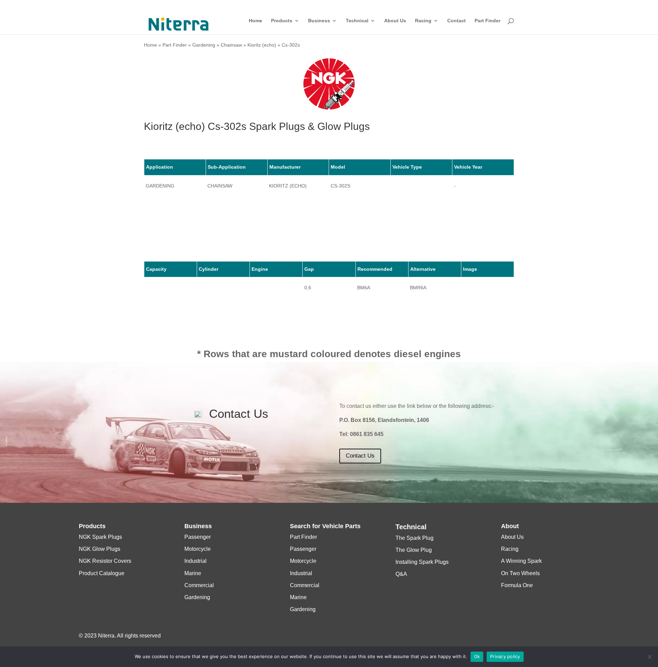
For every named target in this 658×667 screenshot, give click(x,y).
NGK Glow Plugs (99, 549)
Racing (423, 20)
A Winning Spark (521, 561)
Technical (357, 20)
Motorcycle (197, 549)
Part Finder (487, 20)
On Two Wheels (520, 573)
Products (281, 20)
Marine (192, 573)
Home (255, 20)
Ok (477, 656)
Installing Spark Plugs (422, 562)
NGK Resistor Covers (105, 561)
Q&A (401, 574)
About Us (395, 20)
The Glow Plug (413, 550)
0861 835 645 (366, 434)
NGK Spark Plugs (100, 537)
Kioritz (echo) (261, 45)
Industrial (195, 561)
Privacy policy (505, 656)
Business (319, 20)
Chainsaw (231, 45)
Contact (456, 20)
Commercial (199, 585)
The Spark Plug (414, 538)
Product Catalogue (101, 573)
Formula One (517, 585)
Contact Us (360, 455)
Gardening (203, 45)
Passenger (197, 537)
